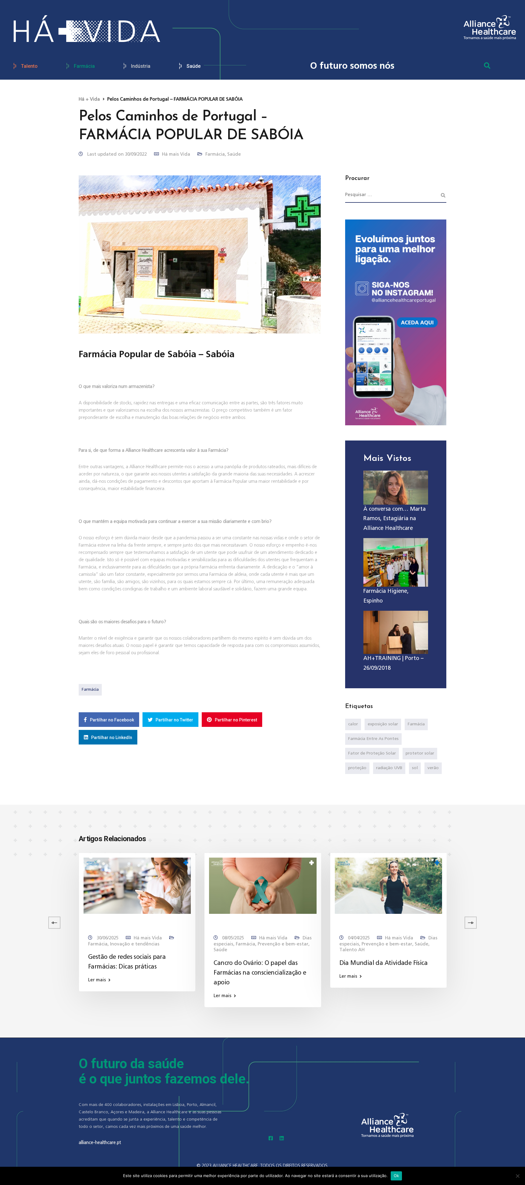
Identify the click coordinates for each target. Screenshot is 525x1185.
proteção (357, 768)
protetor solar (420, 753)
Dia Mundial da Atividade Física (383, 963)
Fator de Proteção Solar (372, 753)
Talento (29, 66)
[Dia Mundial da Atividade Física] (388, 885)
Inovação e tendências (135, 944)
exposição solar (383, 724)
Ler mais (97, 980)
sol (415, 768)
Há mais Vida (176, 154)
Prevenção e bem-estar (283, 944)
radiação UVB (389, 768)
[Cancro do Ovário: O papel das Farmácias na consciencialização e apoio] (262, 885)
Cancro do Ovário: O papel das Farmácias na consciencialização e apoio (260, 973)
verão (433, 768)
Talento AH (352, 950)
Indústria (140, 66)
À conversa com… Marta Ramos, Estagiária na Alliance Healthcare (394, 518)
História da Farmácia (29, 944)
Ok (396, 1175)
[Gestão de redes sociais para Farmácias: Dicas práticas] (137, 885)
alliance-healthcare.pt (100, 1142)
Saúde (194, 66)
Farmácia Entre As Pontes (373, 739)
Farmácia (84, 66)
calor (353, 724)
